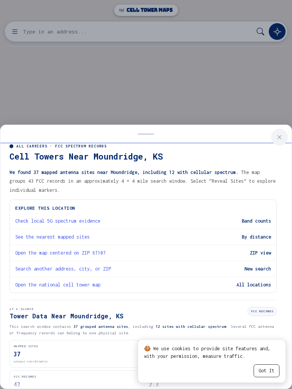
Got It (267, 370)
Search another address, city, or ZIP (63, 269)
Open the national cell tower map (57, 285)
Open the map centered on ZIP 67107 (60, 253)
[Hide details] (146, 133)
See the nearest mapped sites (52, 237)
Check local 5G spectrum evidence (57, 221)
